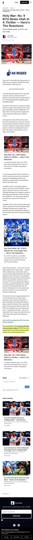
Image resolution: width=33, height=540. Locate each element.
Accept (6, 537)
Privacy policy (10, 532)
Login (16, 2)
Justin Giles (10, 35)
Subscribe (25, 2)
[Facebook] (19, 525)
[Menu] (31, 2)
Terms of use (21, 532)
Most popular (23, 378)
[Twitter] (14, 525)
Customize (16, 537)
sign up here (24, 80)
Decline (27, 537)
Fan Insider (5, 8)
